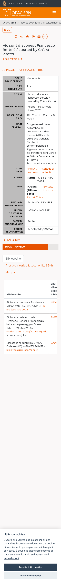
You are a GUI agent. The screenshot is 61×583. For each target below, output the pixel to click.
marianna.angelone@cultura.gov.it (26, 331)
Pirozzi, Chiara (35, 197)
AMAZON (9, 69)
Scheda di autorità (48, 170)
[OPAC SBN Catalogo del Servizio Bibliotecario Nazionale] (7, 12)
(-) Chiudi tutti (12, 239)
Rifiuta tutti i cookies (30, 575)
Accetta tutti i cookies (30, 567)
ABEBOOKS (27, 69)
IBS (40, 69)
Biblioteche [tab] (13, 258)
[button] (21, 37)
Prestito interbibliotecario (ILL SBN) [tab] (29, 265)
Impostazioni (11, 558)
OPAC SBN (9, 22)
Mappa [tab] (10, 272)
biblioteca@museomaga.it (22, 350)
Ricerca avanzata (29, 22)
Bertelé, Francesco (49, 188)
